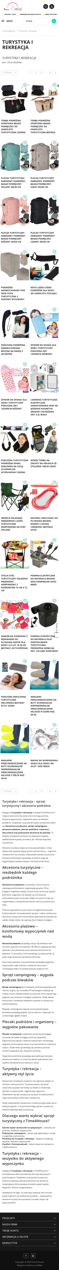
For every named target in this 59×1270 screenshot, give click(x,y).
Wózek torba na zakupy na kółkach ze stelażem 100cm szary (44, 463)
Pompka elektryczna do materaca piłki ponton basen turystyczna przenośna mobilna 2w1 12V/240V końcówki (44, 643)
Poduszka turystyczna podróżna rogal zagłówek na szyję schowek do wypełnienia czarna (14, 466)
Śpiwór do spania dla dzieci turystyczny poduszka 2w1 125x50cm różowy (14, 404)
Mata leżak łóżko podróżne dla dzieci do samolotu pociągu (44, 290)
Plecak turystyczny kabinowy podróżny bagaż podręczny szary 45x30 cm (43, 182)
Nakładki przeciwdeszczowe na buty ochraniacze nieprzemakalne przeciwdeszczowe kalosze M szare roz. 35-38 (43, 705)
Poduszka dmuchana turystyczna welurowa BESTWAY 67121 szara (13, 701)
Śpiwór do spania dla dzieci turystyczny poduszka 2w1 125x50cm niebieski (43, 349)
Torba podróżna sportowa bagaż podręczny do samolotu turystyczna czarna (13, 126)
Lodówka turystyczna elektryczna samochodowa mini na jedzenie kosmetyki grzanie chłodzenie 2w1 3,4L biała (44, 407)
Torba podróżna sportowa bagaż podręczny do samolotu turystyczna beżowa (43, 126)
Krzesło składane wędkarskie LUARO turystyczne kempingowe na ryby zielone (13, 524)
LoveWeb (38, 1265)
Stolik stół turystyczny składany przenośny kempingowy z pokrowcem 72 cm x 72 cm (14, 583)
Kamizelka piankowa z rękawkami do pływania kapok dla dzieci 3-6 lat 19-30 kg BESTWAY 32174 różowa (14, 642)
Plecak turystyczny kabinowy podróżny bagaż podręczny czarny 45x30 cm (43, 237)
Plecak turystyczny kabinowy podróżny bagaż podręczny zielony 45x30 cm (13, 182)
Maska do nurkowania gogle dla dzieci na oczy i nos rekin (44, 763)
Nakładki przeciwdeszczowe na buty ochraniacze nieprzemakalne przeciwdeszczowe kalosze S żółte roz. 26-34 (14, 769)
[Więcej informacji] (22, 135)
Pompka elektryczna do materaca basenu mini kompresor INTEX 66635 (43, 580)
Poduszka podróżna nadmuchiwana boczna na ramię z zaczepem (13, 349)
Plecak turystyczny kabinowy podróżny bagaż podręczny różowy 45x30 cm (13, 237)
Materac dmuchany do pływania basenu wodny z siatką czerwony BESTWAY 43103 (44, 524)
